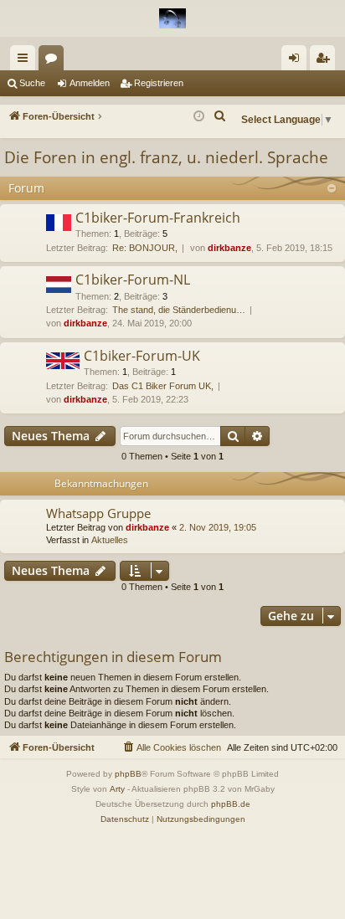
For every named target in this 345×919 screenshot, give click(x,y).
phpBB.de (230, 804)
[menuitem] (220, 116)
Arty (117, 788)
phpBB (128, 773)
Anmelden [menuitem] (297, 61)
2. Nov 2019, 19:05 (217, 527)
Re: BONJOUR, (145, 248)
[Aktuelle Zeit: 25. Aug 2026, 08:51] (198, 116)
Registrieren (158, 83)
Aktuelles (109, 540)
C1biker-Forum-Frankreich (157, 217)
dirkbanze (229, 248)
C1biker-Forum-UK (142, 356)
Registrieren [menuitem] (326, 61)
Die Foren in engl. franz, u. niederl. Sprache (166, 157)
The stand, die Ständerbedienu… (178, 310)
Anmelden (90, 83)
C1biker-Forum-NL (132, 279)
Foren (54, 61)
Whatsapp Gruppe (98, 513)
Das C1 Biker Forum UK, (163, 386)
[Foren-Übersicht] (172, 18)
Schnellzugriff (26, 61)
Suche (32, 83)
